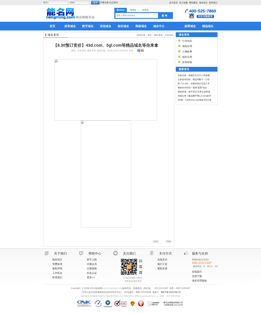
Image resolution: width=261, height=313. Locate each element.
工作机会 (57, 272)
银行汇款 (162, 264)
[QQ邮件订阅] (140, 272)
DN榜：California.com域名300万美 (194, 100)
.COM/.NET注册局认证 (108, 303)
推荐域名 (190, 26)
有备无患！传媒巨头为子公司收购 (194, 75)
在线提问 (197, 271)
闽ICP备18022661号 (171, 292)
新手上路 (92, 259)
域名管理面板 (199, 280)
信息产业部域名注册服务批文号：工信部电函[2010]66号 (173, 303)
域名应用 (187, 46)
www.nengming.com (112, 288)
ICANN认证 (98, 303)
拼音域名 (70, 26)
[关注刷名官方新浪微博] (140, 266)
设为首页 (173, 2)
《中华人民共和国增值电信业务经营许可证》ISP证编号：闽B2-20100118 (132, 303)
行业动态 (169, 35)
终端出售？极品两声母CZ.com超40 (194, 96)
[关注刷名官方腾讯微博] (140, 261)
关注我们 (129, 253)
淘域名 (133, 10)
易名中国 (91, 50)
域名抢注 (203, 2)
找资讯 (145, 10)
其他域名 (105, 26)
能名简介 (57, 259)
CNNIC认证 (84, 303)
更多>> (91, 277)
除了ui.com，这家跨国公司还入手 (194, 83)
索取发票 (162, 268)
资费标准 (57, 264)
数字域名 (88, 26)
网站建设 (193, 2)
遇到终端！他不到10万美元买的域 (194, 91)
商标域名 (141, 26)
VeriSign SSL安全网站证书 (121, 303)
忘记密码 (113, 2)
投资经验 (187, 62)
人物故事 (187, 51)
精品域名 (208, 26)
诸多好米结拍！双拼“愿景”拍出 (192, 87)
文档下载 (197, 276)
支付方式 (165, 253)
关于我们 (60, 253)
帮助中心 (94, 253)
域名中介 (159, 26)
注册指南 (92, 268)
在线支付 (162, 259)
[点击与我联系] (201, 18)
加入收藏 (183, 2)
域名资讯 (158, 35)
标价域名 (123, 26)
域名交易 (187, 56)
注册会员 (92, 264)
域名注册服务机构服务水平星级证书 (140, 303)
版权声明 (57, 268)
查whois (121, 10)
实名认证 (92, 272)
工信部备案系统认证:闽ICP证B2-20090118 (153, 303)
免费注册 (104, 2)
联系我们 (213, 2)
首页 (52, 26)
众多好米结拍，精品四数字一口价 (194, 79)
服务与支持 (200, 253)
